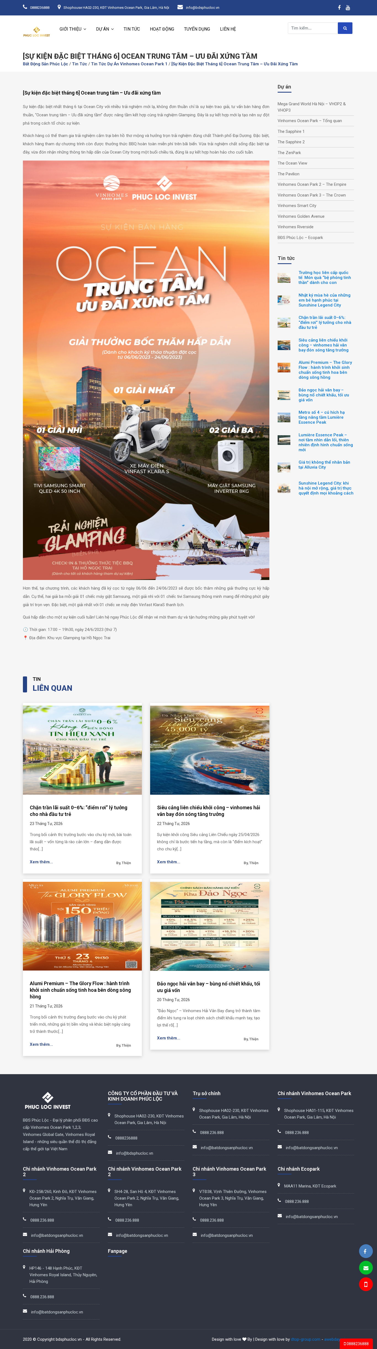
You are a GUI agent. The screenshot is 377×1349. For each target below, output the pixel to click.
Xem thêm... (41, 861)
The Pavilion (288, 173)
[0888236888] (365, 1285)
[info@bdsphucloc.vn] (365, 1268)
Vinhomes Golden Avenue (301, 216)
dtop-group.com (305, 1339)
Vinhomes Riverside (296, 226)
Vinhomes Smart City (297, 205)
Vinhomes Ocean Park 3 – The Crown (312, 195)
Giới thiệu (70, 29)
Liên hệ (228, 29)
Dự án (102, 29)
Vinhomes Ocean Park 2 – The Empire (312, 184)
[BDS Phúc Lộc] (364, 1251)
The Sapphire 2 (291, 141)
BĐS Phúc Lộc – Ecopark (300, 237)
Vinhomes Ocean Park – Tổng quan (310, 120)
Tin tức (132, 29)
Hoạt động (162, 29)
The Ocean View (292, 163)
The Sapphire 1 (291, 131)
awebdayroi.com (339, 1339)
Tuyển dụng (197, 29)
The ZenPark (289, 152)
